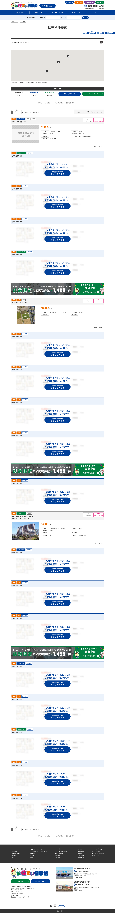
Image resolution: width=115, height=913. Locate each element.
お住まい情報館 (24, 5)
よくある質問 (96, 851)
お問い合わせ (90, 2)
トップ (13, 849)
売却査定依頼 (81, 858)
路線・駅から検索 (16, 853)
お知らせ (32, 858)
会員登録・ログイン (41, 881)
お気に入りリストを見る (44, 103)
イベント (95, 12)
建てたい (76, 12)
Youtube (80, 849)
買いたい (20, 12)
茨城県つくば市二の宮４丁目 (20, 518)
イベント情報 (59, 853)
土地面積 (87, 113)
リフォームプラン (34, 853)
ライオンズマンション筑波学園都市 (22, 516)
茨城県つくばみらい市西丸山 (20, 303)
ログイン (79, 2)
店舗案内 (58, 855)
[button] (68, 56)
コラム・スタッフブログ (62, 851)
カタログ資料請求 (97, 849)
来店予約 (100, 2)
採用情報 (62, 905)
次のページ (28, 112)
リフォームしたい (58, 12)
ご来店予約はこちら (93, 94)
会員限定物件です (17, 156)
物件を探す (14, 851)
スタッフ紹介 (81, 851)
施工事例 (32, 855)
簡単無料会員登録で (57, 173)
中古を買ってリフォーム (36, 849)
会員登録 (70, 2)
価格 (83, 113)
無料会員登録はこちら (69, 94)
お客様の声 (59, 849)
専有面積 (96, 113)
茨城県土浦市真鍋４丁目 (19, 122)
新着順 (78, 113)
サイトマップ (96, 855)
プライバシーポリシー (98, 853)
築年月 (100, 113)
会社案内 (80, 853)
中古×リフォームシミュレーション (38, 851)
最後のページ (36, 112)
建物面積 (91, 113)
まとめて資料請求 (88, 121)
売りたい (39, 12)
